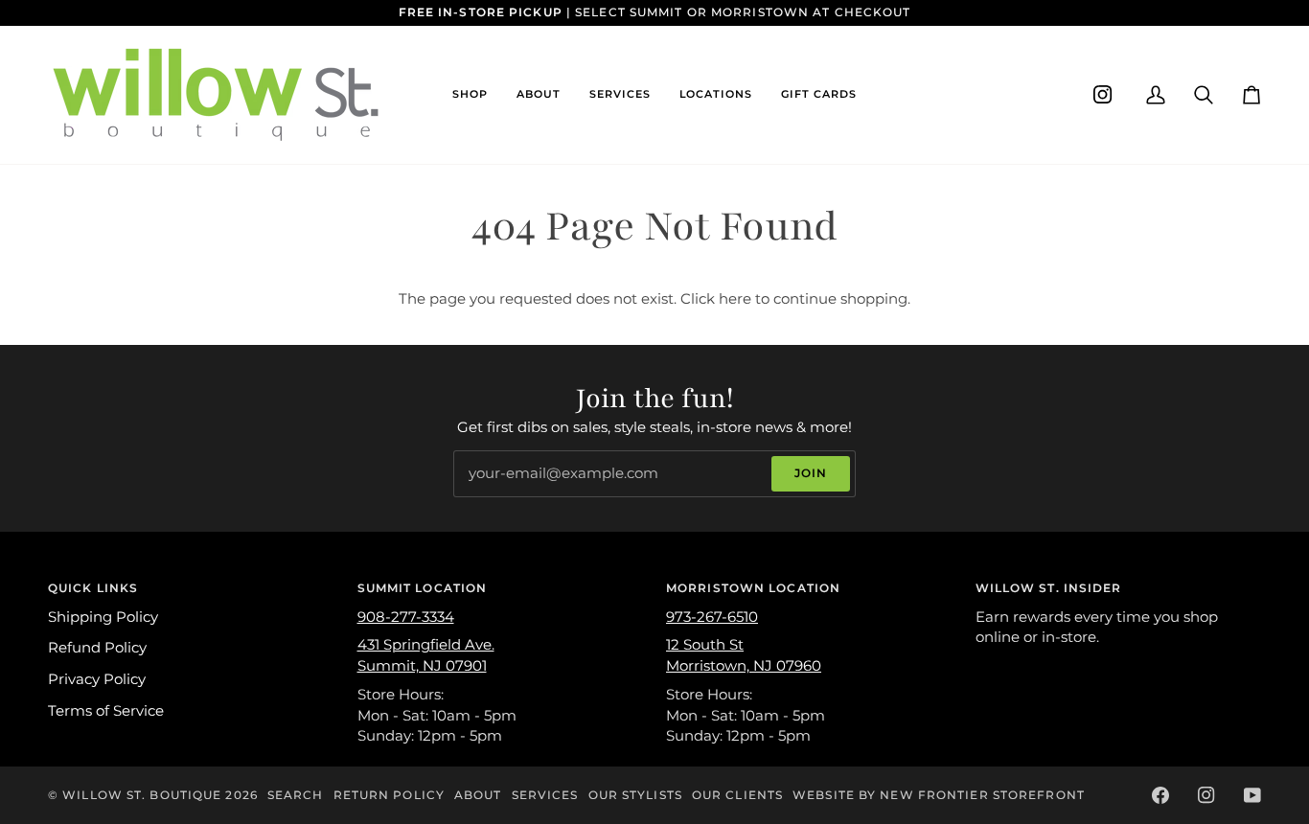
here (735, 299)
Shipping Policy (103, 617)
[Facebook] (1160, 795)
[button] (470, 95)
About (478, 795)
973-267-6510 (712, 617)
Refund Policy (97, 647)
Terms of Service (106, 711)
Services (545, 795)
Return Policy (389, 795)
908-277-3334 (405, 617)
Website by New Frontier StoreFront (938, 795)
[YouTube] (1252, 795)
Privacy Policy (97, 679)
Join (810, 473)
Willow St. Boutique (141, 795)
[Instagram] (1103, 95)
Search (295, 795)
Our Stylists (635, 795)
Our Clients (737, 795)
